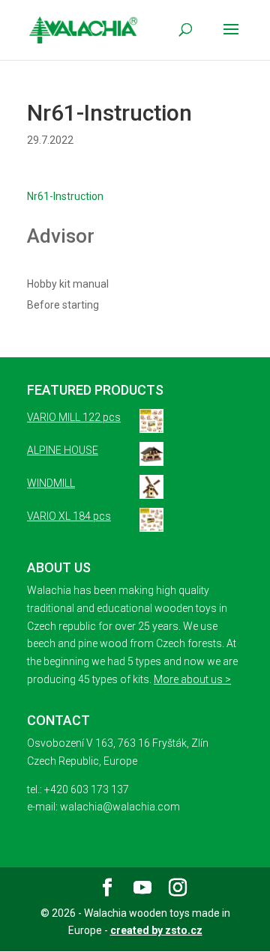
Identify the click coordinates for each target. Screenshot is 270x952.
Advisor (60, 236)
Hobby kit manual (68, 284)
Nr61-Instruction (65, 196)
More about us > (192, 679)
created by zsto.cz (156, 930)
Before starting (63, 305)
